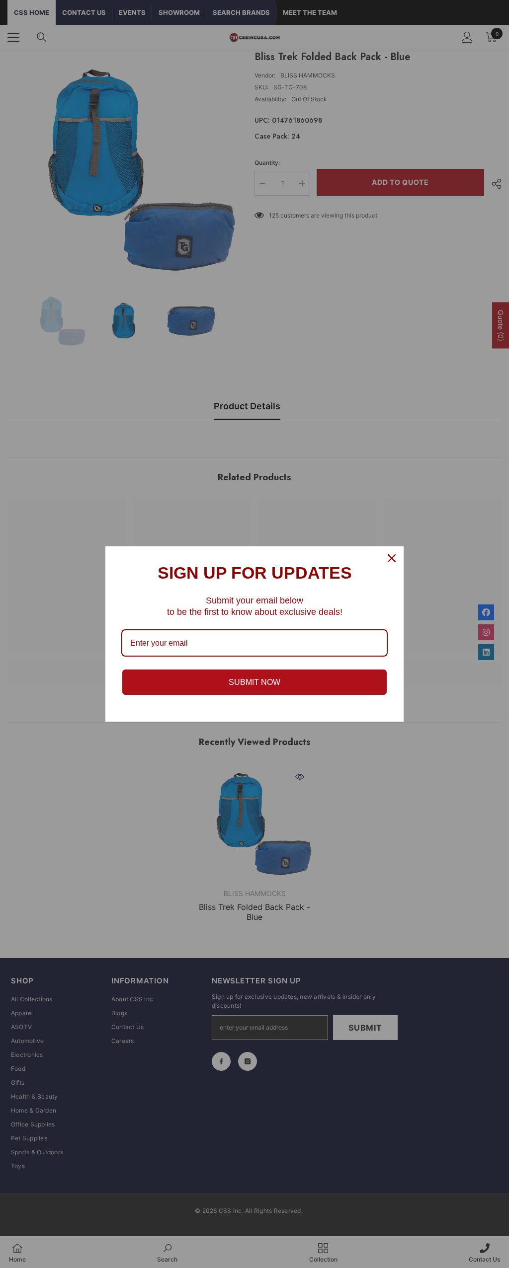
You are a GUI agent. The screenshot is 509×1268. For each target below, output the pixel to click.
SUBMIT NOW (254, 682)
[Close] (392, 558)
